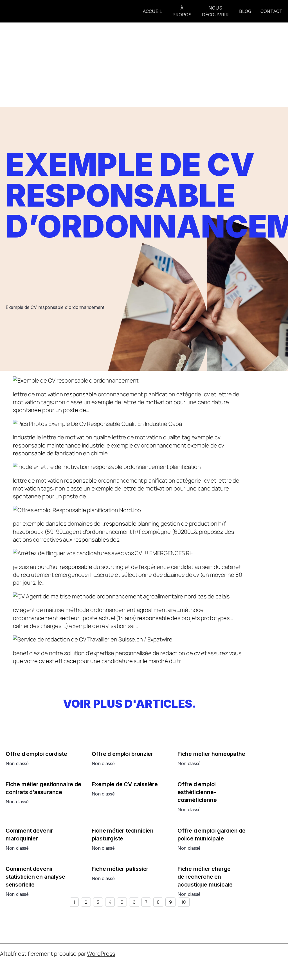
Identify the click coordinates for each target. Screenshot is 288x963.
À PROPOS (181, 11)
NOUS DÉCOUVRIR (215, 11)
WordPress (101, 953)
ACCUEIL (153, 11)
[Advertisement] (144, 64)
